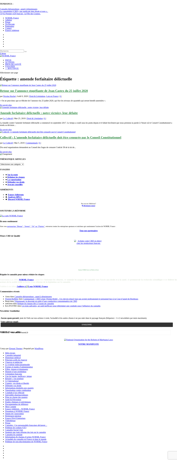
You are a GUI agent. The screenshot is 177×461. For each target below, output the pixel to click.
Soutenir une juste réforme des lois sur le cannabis (25, 432)
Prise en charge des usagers (16, 397)
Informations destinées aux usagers (19, 388)
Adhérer (8, 20)
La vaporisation (14, 180)
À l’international (12, 381)
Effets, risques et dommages (16, 369)
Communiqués (32, 143)
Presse (7, 22)
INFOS (8, 60)
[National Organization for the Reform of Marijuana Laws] (88, 340)
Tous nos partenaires (88, 231)
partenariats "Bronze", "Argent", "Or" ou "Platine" (26, 226)
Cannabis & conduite (13, 435)
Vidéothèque (10, 421)
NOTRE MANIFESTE (88, 344)
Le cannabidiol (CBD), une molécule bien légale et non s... (24, 11)
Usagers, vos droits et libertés (17, 383)
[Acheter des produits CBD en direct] (88, 254)
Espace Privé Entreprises (15, 418)
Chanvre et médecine (13, 362)
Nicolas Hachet (9, 96)
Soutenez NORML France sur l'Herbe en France (88, 270)
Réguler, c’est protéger (14, 379)
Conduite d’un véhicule (14, 393)
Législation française (13, 374)
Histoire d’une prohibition (15, 372)
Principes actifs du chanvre (16, 360)
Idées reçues (10, 353)
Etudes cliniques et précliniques (18, 402)
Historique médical (13, 358)
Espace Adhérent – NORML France (20, 409)
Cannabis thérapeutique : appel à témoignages (18, 9)
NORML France (12, 18)
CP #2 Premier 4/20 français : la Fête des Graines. (20, 14)
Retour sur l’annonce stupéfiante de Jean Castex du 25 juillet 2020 (44, 90)
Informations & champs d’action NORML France (25, 437)
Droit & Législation (37, 96)
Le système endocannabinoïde (17, 365)
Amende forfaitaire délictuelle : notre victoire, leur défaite (39, 113)
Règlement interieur (13, 416)
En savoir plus (6, 105)
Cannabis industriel (13, 355)
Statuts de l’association (14, 414)
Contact (8, 28)
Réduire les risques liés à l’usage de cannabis (35, 303)
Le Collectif (8, 118)
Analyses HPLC (15, 197)
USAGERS (10, 66)
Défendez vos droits (15, 182)
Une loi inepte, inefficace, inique (18, 376)
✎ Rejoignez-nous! (88, 206)
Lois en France (52, 96)
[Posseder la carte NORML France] (11, 216)
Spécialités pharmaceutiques (16, 395)
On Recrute (10, 24)
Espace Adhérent (12, 30)
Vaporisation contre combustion (18, 390)
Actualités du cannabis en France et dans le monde (25, 439)
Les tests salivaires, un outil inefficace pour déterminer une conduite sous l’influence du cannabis (61, 306)
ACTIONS (9, 62)
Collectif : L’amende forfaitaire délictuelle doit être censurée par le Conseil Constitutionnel (60, 137)
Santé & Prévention (13, 400)
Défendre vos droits (13, 386)
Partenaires (9, 26)
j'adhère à (21, 286)
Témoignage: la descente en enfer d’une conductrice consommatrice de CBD (45, 301)
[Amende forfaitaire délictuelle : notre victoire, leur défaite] (24, 107)
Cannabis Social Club (14, 430)
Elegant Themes (15, 348)
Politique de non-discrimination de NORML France (26, 442)
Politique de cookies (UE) (15, 428)
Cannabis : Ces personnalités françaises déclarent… (26, 425)
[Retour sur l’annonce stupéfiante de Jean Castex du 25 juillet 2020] (28, 85)
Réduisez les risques (16, 177)
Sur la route (12, 175)
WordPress (38, 348)
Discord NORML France (19, 199)
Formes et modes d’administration (19, 367)
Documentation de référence (16, 404)
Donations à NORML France (17, 411)
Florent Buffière (11, 299)
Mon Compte (10, 407)
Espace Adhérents (16, 195)
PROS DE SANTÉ (13, 64)
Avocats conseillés (15, 184)
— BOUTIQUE (12, 68)
